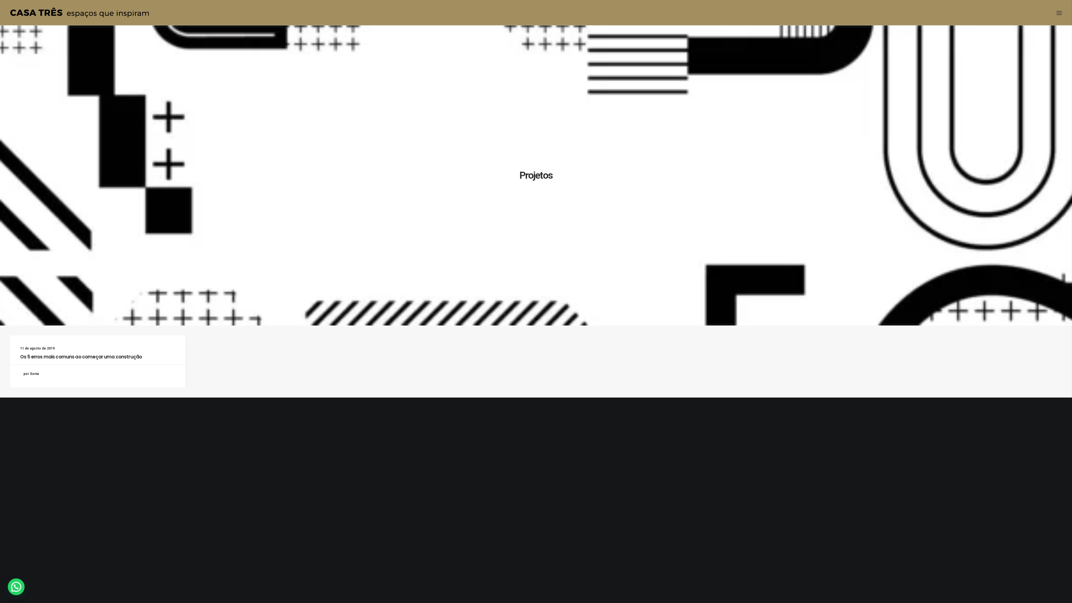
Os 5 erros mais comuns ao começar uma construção (81, 356)
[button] (16, 586)
